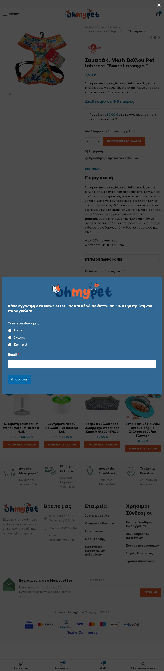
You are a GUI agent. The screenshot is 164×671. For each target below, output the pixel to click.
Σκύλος (19, 337)
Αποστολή (19, 379)
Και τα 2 (20, 344)
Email (13, 354)
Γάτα (18, 330)
